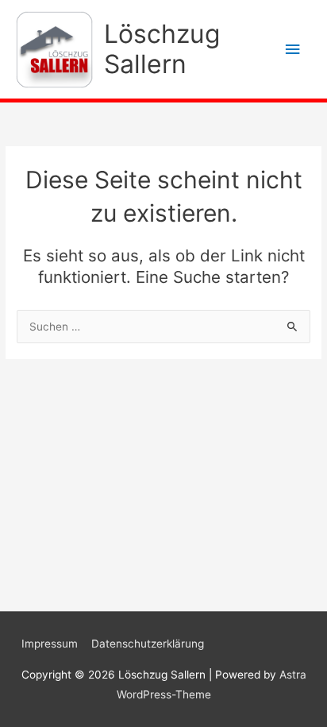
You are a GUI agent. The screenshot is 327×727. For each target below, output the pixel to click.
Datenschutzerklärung (147, 643)
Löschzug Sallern (162, 48)
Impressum (49, 643)
